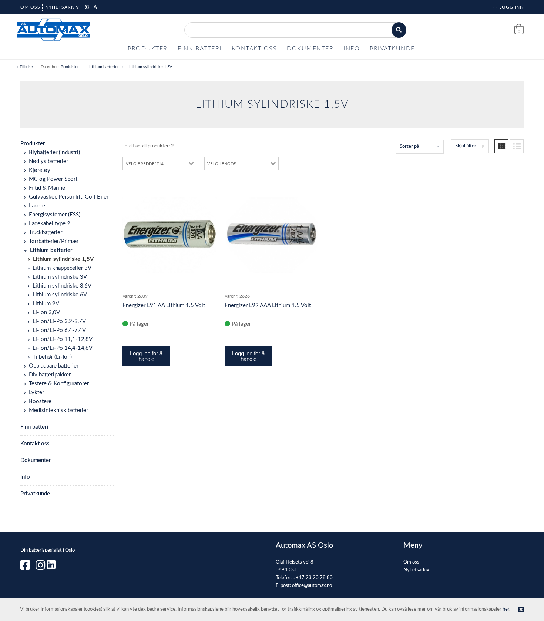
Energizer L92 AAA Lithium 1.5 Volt (268, 305)
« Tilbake (25, 67)
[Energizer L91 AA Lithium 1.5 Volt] (169, 235)
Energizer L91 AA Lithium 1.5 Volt (163, 305)
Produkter (70, 67)
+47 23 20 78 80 (314, 577)
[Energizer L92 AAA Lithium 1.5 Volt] (272, 235)
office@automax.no (312, 585)
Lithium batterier (103, 67)
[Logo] (54, 29)
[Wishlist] (208, 189)
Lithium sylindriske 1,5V (150, 67)
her (506, 609)
